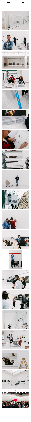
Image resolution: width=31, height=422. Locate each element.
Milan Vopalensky (15, 2)
